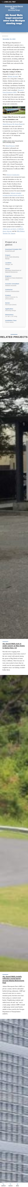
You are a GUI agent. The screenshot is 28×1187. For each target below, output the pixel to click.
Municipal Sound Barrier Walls (14, 7)
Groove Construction (13, 175)
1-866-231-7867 (10, 2)
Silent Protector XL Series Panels (13, 124)
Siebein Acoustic (13, 76)
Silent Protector (10, 146)
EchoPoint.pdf (10, 251)
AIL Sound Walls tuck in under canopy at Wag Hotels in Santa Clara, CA (13, 646)
